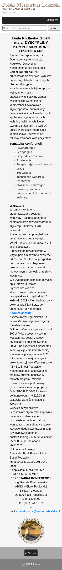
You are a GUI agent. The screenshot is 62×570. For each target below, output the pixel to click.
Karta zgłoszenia (20, 312)
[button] (50, 20)
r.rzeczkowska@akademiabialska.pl (38, 511)
